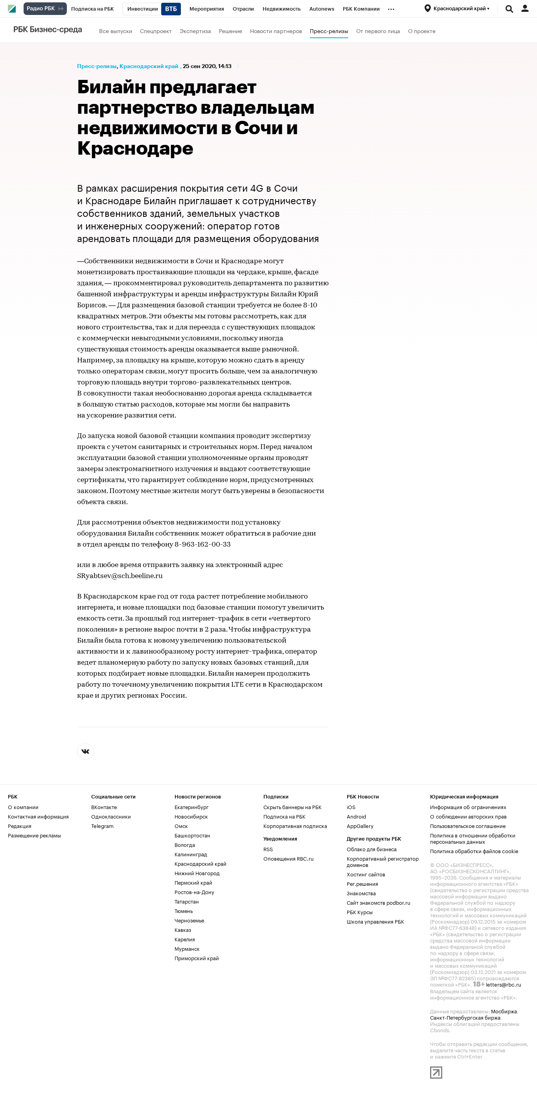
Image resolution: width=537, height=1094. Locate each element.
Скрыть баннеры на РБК (292, 806)
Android (356, 816)
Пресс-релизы (329, 30)
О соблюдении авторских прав (468, 816)
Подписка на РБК (284, 816)
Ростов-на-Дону (194, 891)
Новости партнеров (276, 30)
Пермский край (193, 882)
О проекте (422, 30)
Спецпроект (156, 30)
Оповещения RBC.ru (288, 858)
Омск (181, 825)
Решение (230, 30)
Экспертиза (195, 30)
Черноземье (189, 920)
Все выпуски (115, 30)
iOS (351, 806)
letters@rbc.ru (503, 984)
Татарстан (187, 901)
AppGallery (360, 825)
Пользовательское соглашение (468, 825)
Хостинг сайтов (366, 874)
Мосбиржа (504, 1011)
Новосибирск (191, 816)
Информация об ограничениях (468, 806)
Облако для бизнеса (372, 848)
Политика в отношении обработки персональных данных (472, 838)
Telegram (102, 825)
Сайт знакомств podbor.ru (378, 902)
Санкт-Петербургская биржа (465, 1017)
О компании (23, 806)
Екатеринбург (192, 806)
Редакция (19, 825)
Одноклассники (111, 816)
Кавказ (183, 929)
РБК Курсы (360, 911)
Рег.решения (362, 883)
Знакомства (361, 892)
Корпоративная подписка (295, 825)
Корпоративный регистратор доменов (383, 861)
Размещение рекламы (34, 835)
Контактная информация (38, 816)
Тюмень (184, 910)
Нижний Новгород (197, 872)
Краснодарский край (149, 66)
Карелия (185, 938)
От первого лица (378, 30)
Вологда (185, 844)
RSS (268, 848)
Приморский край (197, 957)
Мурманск (187, 948)
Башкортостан (192, 835)
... (391, 7)
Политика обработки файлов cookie (474, 850)
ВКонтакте (104, 806)
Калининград (191, 853)
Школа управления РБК (375, 921)
